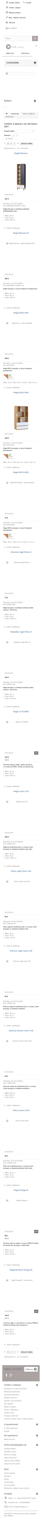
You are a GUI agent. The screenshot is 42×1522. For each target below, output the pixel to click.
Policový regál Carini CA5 (21, 951)
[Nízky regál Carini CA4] (21, 894)
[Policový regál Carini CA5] (21, 974)
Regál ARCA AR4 (21, 392)
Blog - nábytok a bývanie (17, 18)
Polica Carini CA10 (21, 1110)
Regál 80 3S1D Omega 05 (21, 1270)
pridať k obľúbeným (13, 228)
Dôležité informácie (10, 1398)
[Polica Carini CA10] (21, 1134)
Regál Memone (21, 153)
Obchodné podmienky (11, 1395)
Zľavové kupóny (9, 1485)
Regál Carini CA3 (21, 791)
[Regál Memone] (21, 177)
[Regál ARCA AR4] (21, 416)
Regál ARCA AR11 (21, 472)
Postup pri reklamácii (11, 1416)
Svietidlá (25, 53)
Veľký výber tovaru (10, 1458)
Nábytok (10, 53)
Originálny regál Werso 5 (21, 632)
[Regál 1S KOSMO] (21, 735)
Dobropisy (7, 1476)
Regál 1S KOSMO (21, 712)
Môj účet (12, 22)
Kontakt (28, 3)
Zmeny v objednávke (11, 1410)
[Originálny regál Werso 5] (21, 655)
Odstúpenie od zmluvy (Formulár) (15, 1389)
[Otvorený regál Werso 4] (21, 575)
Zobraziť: (7, 135)
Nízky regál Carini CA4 (21, 871)
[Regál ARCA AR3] (21, 336)
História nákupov (9, 1473)
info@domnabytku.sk (21, 1507)
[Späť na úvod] (6, 113)
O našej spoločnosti (11, 1428)
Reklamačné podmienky (12, 1392)
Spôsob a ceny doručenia (12, 1401)
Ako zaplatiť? (8, 1404)
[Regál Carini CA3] (21, 815)
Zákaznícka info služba (12, 1464)
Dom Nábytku (8, 1516)
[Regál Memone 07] (21, 256)
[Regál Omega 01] (21, 1213)
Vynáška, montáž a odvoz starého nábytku (18, 1419)
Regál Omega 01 (21, 1190)
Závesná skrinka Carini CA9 (21, 1031)
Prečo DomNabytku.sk (15, 1445)
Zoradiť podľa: (9, 131)
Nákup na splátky (10, 1407)
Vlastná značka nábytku (12, 1461)
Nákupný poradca (15, 13)
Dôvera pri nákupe (10, 1455)
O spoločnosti (11, 1424)
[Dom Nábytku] (21, 30)
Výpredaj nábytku (10, 1449)
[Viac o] (5, 107)
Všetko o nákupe (14, 8)
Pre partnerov (11, 1435)
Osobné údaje (8, 1482)
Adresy (6, 1479)
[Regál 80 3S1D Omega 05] (21, 1293)
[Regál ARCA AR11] (21, 496)
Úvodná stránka (14, 3)
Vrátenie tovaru (9, 1413)
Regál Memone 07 (21, 233)
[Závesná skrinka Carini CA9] (21, 1054)
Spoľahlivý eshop (10, 1452)
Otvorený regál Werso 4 (21, 552)
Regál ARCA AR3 (21, 313)
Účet (6, 1469)
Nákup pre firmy (9, 1439)
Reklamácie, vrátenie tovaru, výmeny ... (17, 1488)
